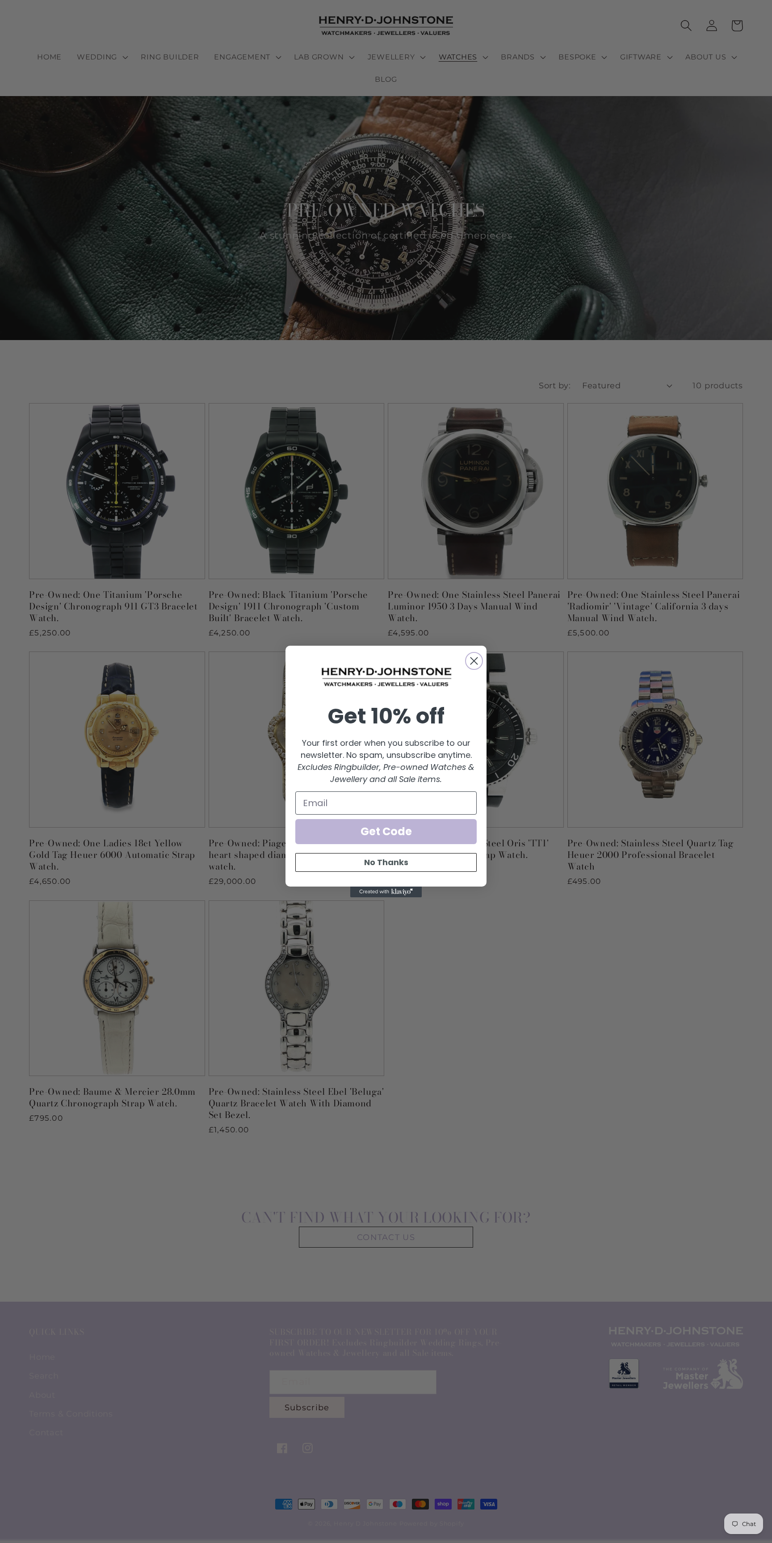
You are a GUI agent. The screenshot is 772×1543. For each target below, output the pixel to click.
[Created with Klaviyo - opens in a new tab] (386, 892)
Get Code (386, 831)
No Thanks (386, 862)
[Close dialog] (474, 660)
